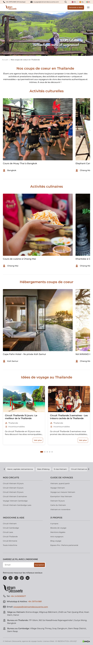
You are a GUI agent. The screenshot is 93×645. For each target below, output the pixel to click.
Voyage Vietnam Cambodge (15, 501)
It (89, 2)
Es (83, 2)
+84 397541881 (35, 601)
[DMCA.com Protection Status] (86, 641)
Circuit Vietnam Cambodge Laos (17, 505)
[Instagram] (10, 578)
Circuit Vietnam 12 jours (13, 488)
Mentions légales (57, 532)
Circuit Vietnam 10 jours (13, 483)
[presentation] (14, 33)
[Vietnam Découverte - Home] (11, 7)
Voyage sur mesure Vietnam (62, 492)
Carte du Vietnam (58, 505)
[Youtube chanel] (16, 578)
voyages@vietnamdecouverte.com (46, 2)
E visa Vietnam (60, 469)
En (75, 2)
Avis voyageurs (56, 536)
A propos (54, 523)
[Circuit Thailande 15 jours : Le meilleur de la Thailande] (24, 399)
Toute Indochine (10, 545)
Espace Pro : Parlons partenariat (64, 545)
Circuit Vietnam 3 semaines (15, 496)
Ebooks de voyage (58, 528)
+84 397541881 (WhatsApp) (15, 2)
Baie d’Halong (43, 469)
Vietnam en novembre (60, 509)
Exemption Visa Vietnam (61, 496)
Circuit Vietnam (10, 523)
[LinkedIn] (28, 578)
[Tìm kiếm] (65, 2)
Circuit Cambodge (11, 528)
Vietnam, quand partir (60, 483)
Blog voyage (55, 541)
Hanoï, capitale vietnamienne (20, 469)
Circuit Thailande (10, 536)
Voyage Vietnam (57, 488)
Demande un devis (76, 7)
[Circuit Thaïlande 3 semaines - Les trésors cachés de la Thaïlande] (69, 399)
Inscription (39, 565)
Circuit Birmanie (10, 541)
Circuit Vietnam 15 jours (13, 492)
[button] (41, 452)
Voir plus (38, 440)
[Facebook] (5, 578)
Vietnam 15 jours (57, 501)
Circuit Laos (8, 532)
